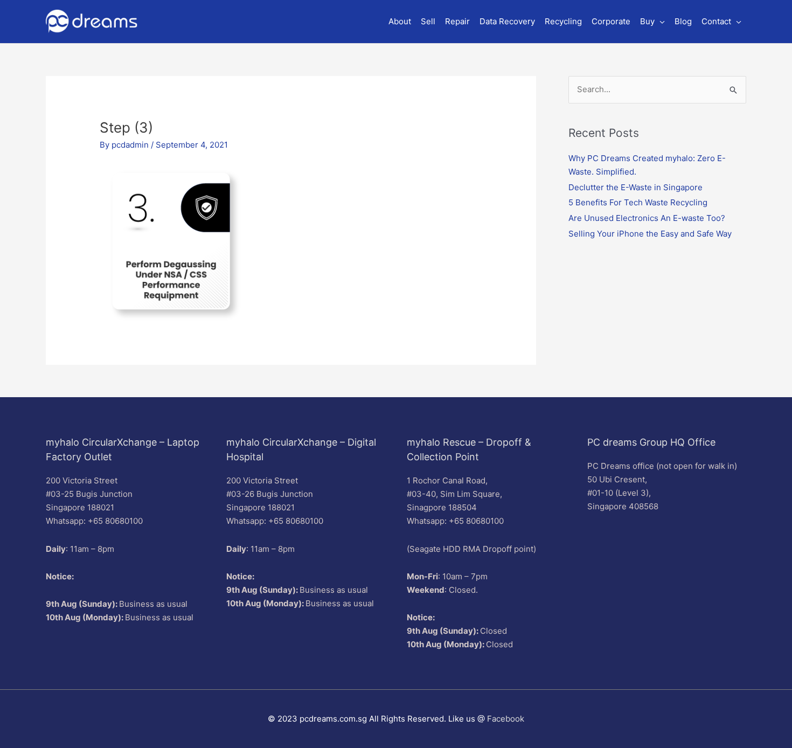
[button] (652, 21)
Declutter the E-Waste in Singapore (635, 187)
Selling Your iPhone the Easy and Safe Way (650, 233)
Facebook (505, 719)
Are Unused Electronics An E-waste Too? (646, 218)
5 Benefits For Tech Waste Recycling (637, 202)
